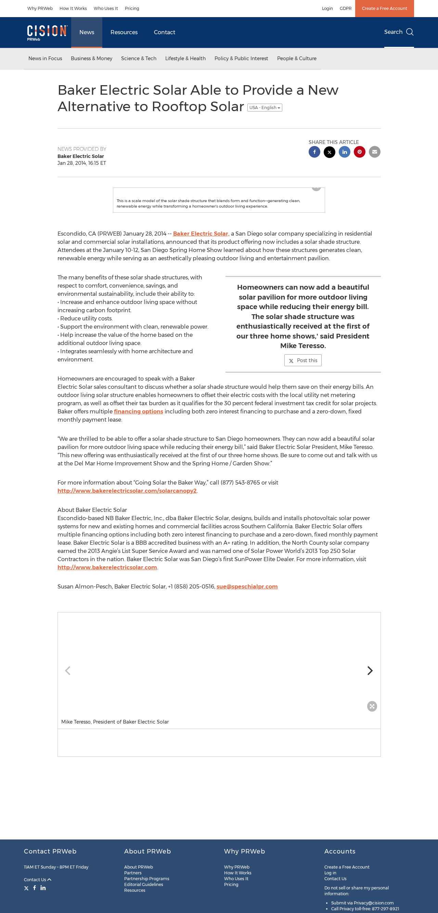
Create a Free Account (384, 8)
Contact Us (35, 879)
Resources (124, 32)
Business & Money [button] (91, 58)
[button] (219, 663)
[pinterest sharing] (359, 152)
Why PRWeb (40, 8)
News (86, 32)
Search (393, 32)
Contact (164, 32)
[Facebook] (34, 887)
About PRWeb (138, 867)
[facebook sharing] (314, 152)
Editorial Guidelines (143, 884)
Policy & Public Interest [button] (241, 58)
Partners (133, 872)
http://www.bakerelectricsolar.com (107, 567)
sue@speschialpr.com (247, 586)
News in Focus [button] (45, 58)
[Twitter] (27, 887)
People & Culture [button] (297, 58)
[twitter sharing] (329, 153)
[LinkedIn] (43, 887)
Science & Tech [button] (138, 58)
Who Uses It (106, 8)
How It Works (73, 8)
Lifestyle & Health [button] (185, 58)
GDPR (346, 8)
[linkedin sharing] (344, 152)
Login (327, 8)
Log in (330, 872)
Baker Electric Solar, (201, 233)
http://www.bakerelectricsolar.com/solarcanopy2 (127, 491)
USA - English (263, 107)
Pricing (132, 8)
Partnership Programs (146, 878)
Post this (307, 360)
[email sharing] (375, 152)
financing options (138, 411)
